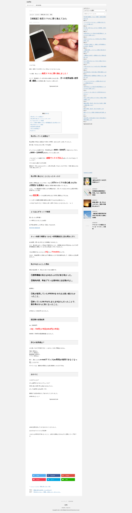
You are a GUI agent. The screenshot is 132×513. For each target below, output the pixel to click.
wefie (29, 2)
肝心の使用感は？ (35, 128)
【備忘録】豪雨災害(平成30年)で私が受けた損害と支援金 (99, 215)
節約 (49, 486)
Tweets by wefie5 (88, 172)
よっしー (33, 486)
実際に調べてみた (44, 486)
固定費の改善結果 (35, 126)
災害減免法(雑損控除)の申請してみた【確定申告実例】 (99, 193)
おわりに (33, 130)
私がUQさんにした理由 (36, 124)
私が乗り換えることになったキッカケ (40, 118)
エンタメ (37, 486)
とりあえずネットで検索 (37, 120)
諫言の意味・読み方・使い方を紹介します (94, 108)
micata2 (77, 510)
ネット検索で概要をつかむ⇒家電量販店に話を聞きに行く (45, 122)
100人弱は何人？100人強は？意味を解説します (95, 72)
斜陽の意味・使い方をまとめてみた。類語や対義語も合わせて (99, 204)
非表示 (46, 113)
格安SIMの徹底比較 (34, 227)
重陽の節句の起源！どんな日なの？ (43, 490)
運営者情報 (38, 5)
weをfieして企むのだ (66, 507)
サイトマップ (30, 5)
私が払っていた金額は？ (37, 116)
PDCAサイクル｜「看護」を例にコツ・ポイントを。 (47, 492)
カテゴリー (87, 8)
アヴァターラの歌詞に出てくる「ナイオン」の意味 (99, 226)
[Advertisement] (54, 97)
